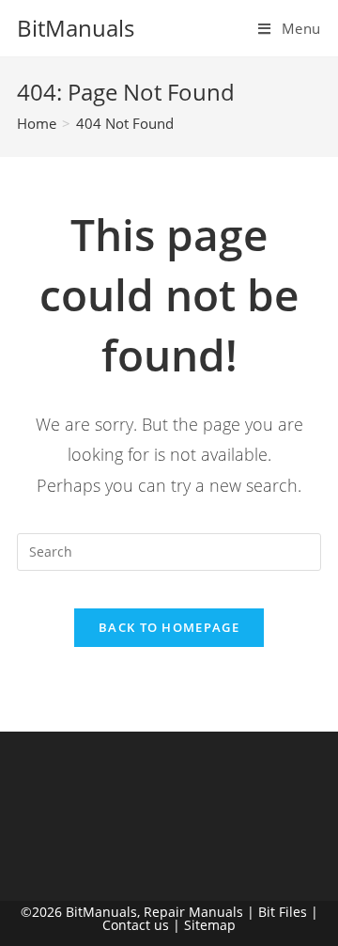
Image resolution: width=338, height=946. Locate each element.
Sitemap (210, 925)
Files (293, 912)
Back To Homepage (169, 627)
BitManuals (75, 27)
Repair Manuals (193, 912)
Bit (266, 912)
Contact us (135, 925)
